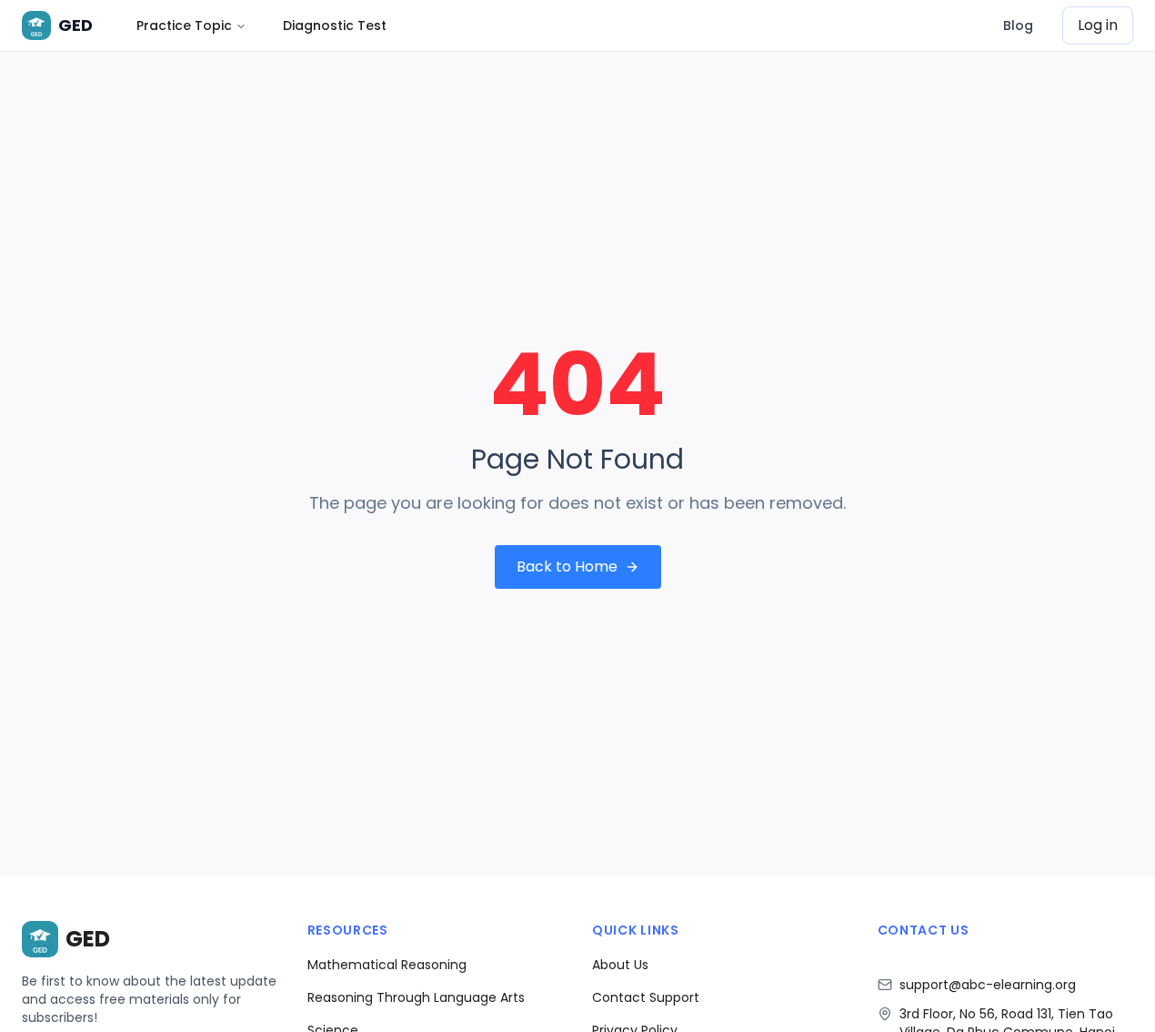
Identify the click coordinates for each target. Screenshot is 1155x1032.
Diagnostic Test (335, 25)
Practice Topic (184, 25)
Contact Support (645, 997)
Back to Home (567, 566)
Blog (1018, 25)
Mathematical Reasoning (387, 965)
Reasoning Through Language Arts (416, 997)
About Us (620, 965)
